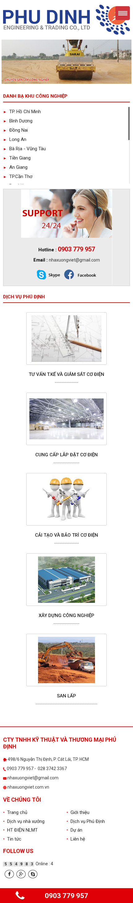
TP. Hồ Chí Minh (22, 111)
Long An (14, 139)
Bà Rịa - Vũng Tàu (24, 148)
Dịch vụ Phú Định (85, 821)
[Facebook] (9, 874)
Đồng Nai (15, 130)
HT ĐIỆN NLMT (20, 830)
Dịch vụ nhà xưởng (24, 821)
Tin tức (12, 839)
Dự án (74, 830)
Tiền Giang (17, 158)
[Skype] (32, 874)
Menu (122, 13)
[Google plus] (21, 874)
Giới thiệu (77, 812)
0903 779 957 (66, 896)
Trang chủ (15, 812)
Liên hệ (75, 839)
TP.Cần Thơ (17, 176)
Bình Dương (17, 121)
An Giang (15, 167)
